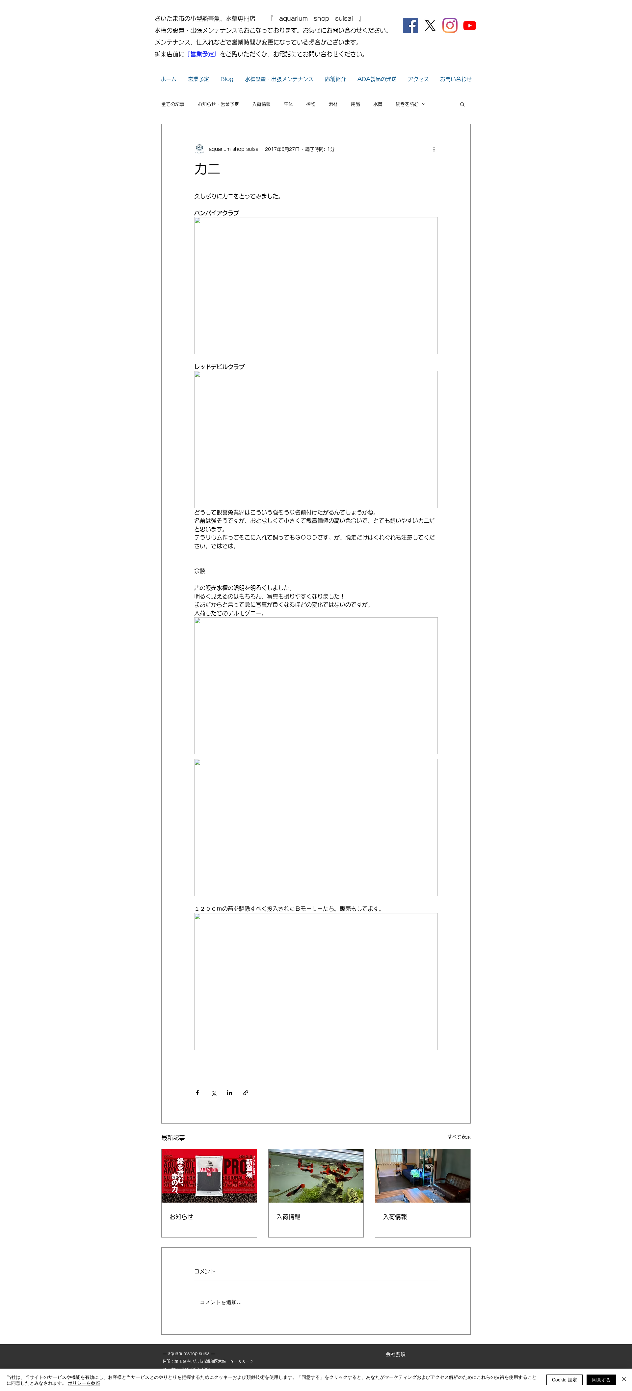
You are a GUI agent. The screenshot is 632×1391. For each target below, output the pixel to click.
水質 (377, 104)
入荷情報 (261, 104)
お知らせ (181, 1217)
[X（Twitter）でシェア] (213, 1093)
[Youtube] (469, 25)
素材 (333, 104)
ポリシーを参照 (84, 1382)
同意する (601, 1379)
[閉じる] (624, 1380)
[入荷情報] (316, 1176)
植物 (310, 104)
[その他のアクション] (434, 149)
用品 (355, 104)
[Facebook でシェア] (197, 1093)
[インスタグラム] (450, 25)
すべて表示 (459, 1136)
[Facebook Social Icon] (410, 25)
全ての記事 (172, 104)
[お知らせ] (209, 1176)
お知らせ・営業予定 (218, 104)
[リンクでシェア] (246, 1093)
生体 (288, 104)
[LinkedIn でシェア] (229, 1093)
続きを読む (407, 104)
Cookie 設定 (564, 1379)
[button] (462, 104)
